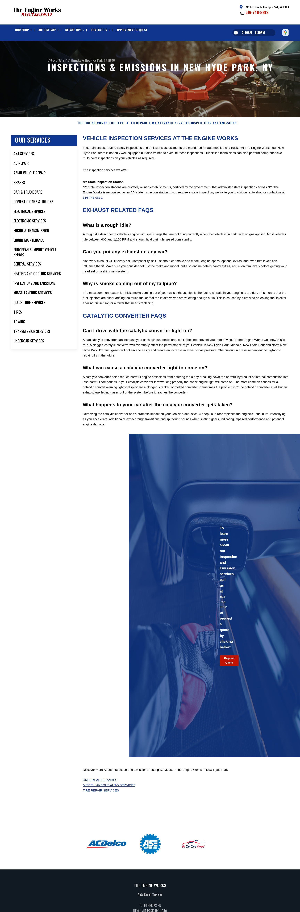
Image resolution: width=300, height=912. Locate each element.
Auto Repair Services (150, 894)
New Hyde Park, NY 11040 (100, 60)
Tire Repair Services (101, 790)
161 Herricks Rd (75, 60)
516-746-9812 (257, 12)
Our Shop (22, 30)
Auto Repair (47, 30)
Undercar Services (100, 780)
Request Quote (229, 660)
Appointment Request (131, 30)
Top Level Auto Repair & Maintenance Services (149, 123)
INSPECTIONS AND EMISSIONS (213, 123)
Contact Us (99, 30)
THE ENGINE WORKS (92, 123)
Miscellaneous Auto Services (109, 785)
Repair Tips (73, 30)
